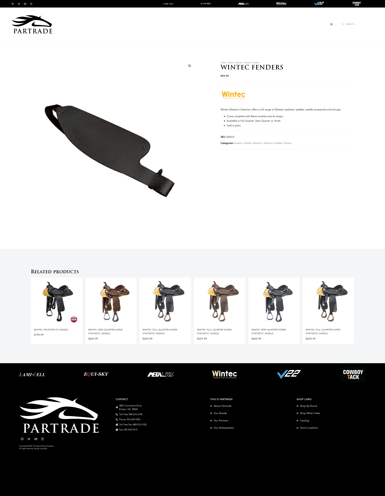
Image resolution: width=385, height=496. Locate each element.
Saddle (247, 143)
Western (257, 143)
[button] (331, 24)
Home (223, 62)
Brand (231, 62)
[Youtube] (25, 4)
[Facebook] (13, 4)
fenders (238, 143)
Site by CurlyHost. (41, 448)
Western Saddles (272, 143)
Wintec (239, 62)
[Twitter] (19, 4)
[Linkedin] (31, 4)
